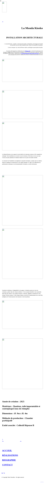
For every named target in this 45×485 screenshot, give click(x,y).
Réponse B (27, 51)
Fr (4, 473)
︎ (42, 481)
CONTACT (7, 465)
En (2, 473)
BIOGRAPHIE (9, 460)
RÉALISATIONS (10, 455)
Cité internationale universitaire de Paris (30, 53)
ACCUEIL (7, 450)
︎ (41, 481)
